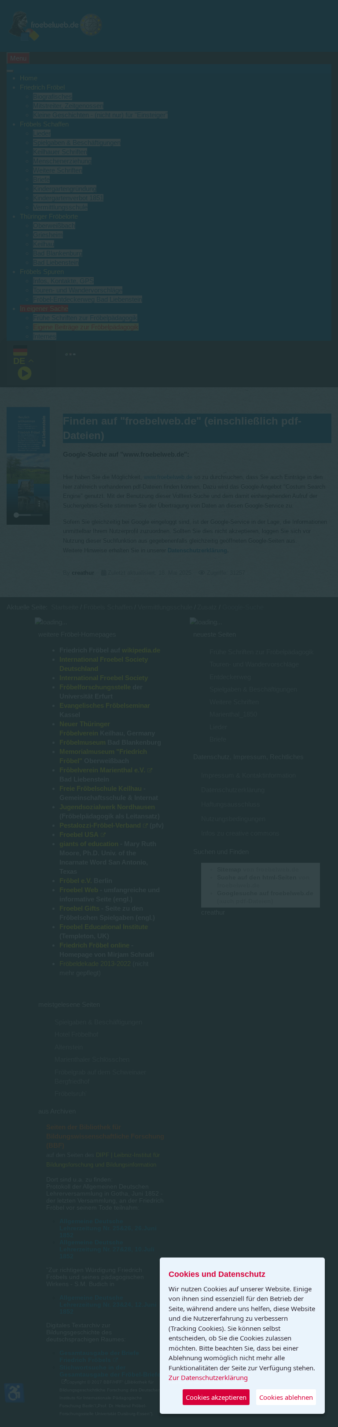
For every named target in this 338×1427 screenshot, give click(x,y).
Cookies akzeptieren (216, 1397)
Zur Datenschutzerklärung (208, 1377)
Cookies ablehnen (286, 1397)
